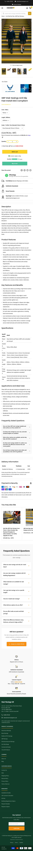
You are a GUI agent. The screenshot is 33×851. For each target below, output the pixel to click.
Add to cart (15, 151)
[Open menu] (2, 8)
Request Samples (6, 803)
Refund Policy (5, 778)
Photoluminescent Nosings (8, 741)
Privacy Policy (5, 781)
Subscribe (16, 828)
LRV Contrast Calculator (7, 795)
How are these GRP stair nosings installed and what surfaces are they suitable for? (14, 427)
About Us (4, 758)
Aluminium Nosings (6, 730)
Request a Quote (6, 806)
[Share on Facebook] (22, 170)
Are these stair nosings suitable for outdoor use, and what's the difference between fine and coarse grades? (15, 444)
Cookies (21, 842)
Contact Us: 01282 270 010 (17, 644)
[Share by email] (30, 170)
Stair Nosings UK (6, 104)
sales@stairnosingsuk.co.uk (12, 198)
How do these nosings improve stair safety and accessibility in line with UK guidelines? (14, 450)
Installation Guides (6, 792)
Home (3, 16)
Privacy (11, 842)
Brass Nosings (5, 733)
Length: (6, 117)
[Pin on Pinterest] (24, 170)
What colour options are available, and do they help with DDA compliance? (15, 438)
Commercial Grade (6, 747)
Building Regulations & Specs (9, 801)
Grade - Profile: (13, 125)
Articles (3, 798)
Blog (3, 761)
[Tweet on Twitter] (27, 170)
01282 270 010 (19, 196)
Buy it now (14, 163)
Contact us (22, 474)
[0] (30, 8)
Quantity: (4, 141)
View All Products (6, 749)
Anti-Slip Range (5, 744)
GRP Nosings (5, 738)
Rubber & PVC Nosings (7, 736)
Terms (16, 842)
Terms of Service (5, 784)
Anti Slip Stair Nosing (11, 16)
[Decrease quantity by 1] (8, 142)
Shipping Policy (5, 775)
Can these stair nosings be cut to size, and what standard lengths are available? (15, 432)
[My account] (27, 8)
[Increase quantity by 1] (16, 142)
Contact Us (4, 770)
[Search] (29, 13)
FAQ (3, 773)
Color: (5, 109)
